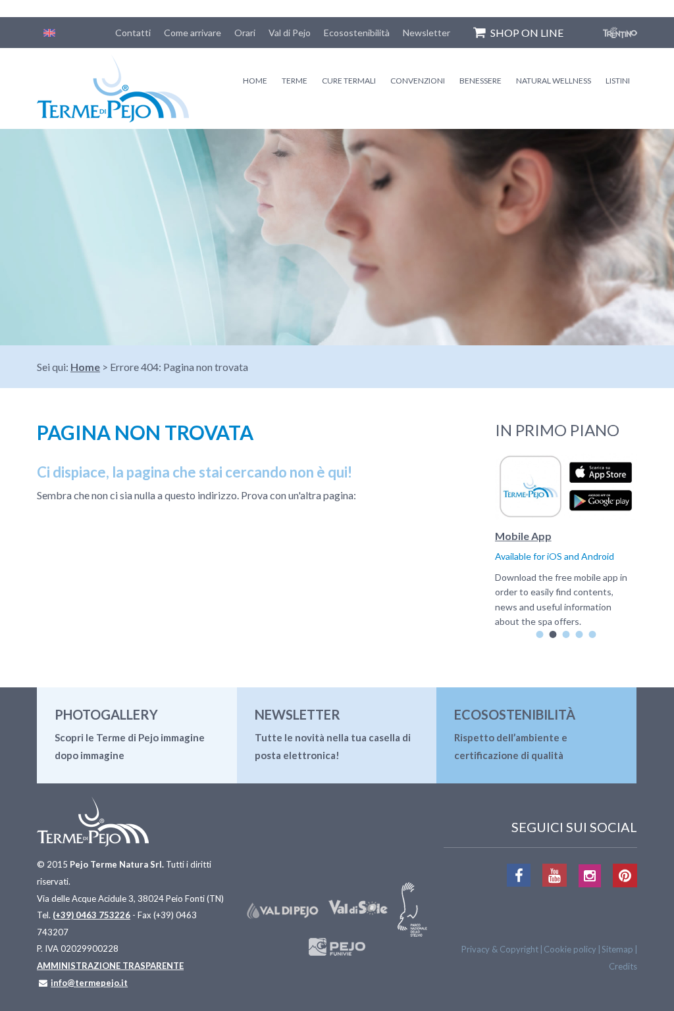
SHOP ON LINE (526, 32)
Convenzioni (417, 81)
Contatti (133, 32)
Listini (618, 81)
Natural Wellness (553, 81)
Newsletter (426, 32)
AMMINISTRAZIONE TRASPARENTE (110, 965)
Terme (294, 81)
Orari (244, 32)
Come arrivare (192, 32)
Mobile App (523, 536)
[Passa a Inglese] (49, 32)
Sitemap (617, 949)
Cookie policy (570, 949)
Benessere (480, 81)
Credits (623, 966)
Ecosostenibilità (357, 32)
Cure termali (349, 81)
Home (255, 81)
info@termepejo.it (89, 982)
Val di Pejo (290, 32)
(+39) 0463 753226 (91, 915)
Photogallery (106, 714)
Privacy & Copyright (499, 949)
